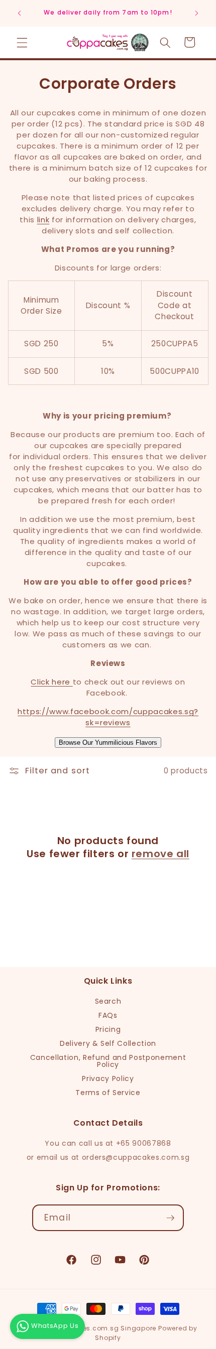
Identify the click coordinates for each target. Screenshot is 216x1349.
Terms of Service (108, 1093)
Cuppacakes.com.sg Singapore (101, 1328)
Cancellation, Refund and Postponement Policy (108, 1060)
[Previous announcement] (20, 14)
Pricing (108, 1029)
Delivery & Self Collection (108, 1043)
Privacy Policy (108, 1078)
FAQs (108, 1015)
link (43, 219)
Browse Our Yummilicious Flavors (108, 742)
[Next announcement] (197, 14)
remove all (160, 853)
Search (108, 1001)
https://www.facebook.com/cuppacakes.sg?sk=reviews (108, 717)
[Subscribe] (170, 1218)
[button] (22, 42)
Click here (50, 682)
